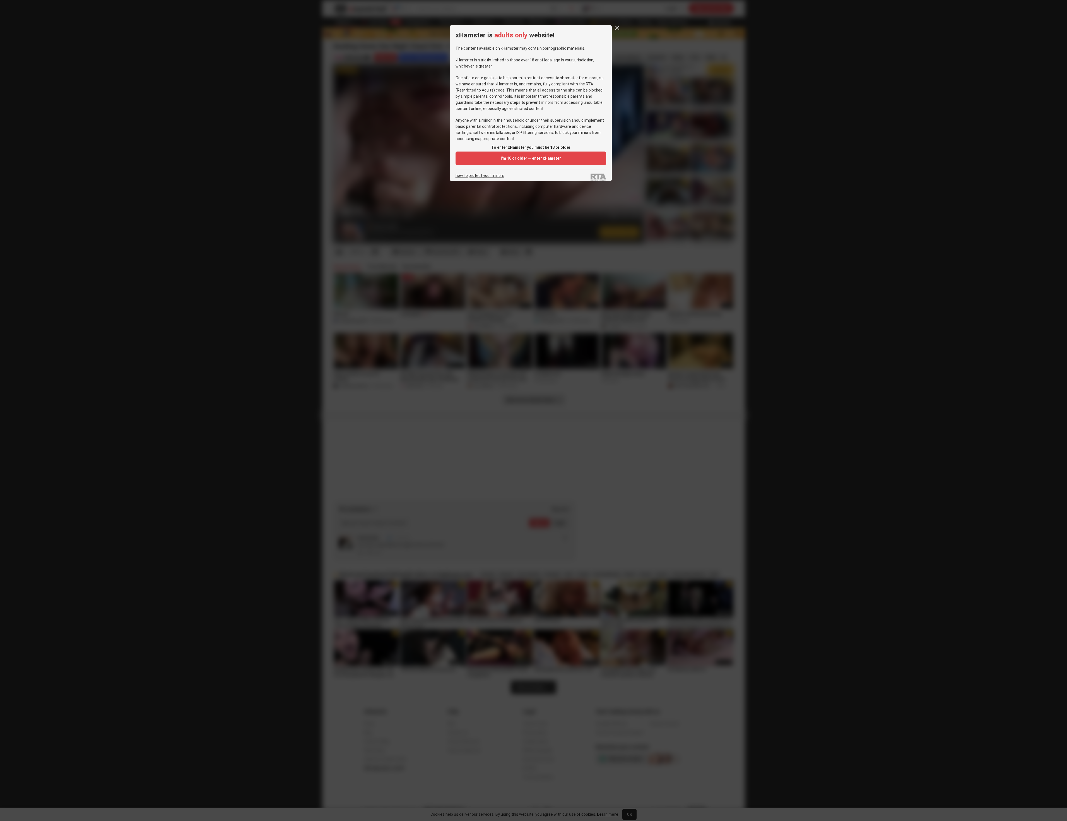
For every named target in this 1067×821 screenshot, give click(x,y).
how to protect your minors (480, 176)
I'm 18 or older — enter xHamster (531, 158)
